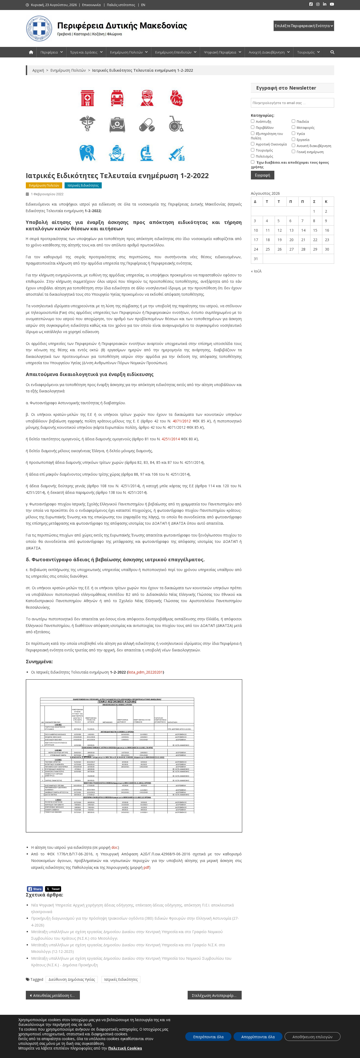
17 (256, 239)
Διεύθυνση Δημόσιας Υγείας (71, 979)
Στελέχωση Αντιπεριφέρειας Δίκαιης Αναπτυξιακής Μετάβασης (217, 995)
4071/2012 (182, 420)
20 (291, 239)
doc (114, 847)
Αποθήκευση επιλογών (313, 1036)
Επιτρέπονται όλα (208, 1036)
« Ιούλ (256, 271)
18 (268, 239)
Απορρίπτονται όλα (258, 1036)
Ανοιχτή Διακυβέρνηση (267, 52)
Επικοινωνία (91, 5)
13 (291, 230)
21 (303, 239)
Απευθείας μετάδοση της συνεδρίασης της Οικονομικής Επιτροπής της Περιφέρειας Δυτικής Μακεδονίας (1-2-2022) (56, 995)
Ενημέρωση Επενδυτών (173, 52)
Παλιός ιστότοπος (121, 5)
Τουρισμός (306, 52)
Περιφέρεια (49, 52)
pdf (146, 867)
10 (256, 230)
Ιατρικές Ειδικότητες (83, 185)
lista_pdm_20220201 (145, 672)
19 (280, 239)
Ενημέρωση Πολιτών (126, 52)
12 (280, 230)
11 (268, 230)
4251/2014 (171, 438)
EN (143, 5)
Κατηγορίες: (262, 115)
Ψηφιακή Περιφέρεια (220, 52)
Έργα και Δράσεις (84, 52)
